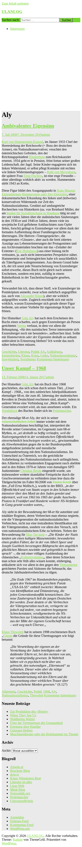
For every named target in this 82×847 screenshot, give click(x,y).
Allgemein (9, 691)
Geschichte (9, 351)
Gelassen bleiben (21, 730)
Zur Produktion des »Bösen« (29, 711)
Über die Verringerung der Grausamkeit (36, 723)
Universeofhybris (21, 801)
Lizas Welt (17, 786)
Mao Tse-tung (35, 534)
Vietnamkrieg (68, 565)
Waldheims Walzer (22, 719)
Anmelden (17, 817)
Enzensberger (11, 355)
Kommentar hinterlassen (53, 359)
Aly (42, 351)
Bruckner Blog (20, 770)
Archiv (6, 750)
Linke (44, 355)
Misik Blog (17, 789)
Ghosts (7, 636)
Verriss (21, 325)
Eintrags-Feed (19, 821)
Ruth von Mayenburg (61, 172)
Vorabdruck (9, 410)
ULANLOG (12, 11)
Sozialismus (28, 359)
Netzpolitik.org (20, 793)
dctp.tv (14, 774)
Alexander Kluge (31, 296)
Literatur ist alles (21, 782)
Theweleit (36, 695)
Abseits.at (16, 767)
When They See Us (23, 715)
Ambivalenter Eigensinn (28, 125)
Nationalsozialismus (63, 355)
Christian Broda (30, 471)
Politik (35, 351)
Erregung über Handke (25, 726)
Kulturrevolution (32, 557)
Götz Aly (28, 318)
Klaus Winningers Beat (25, 778)
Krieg (35, 355)
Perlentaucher (62, 410)
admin (46, 134)
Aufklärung (54, 351)
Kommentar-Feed (21, 825)
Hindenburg (37, 157)
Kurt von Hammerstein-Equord (22, 142)
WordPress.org (20, 828)
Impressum (17, 28)
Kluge (25, 355)
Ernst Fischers (33, 176)
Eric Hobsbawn (26, 251)
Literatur (23, 351)
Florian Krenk (62, 482)
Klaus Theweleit (13, 632)
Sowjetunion (10, 359)
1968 (46, 691)
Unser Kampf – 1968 (24, 368)
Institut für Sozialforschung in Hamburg (33, 213)
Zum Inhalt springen (15, 3)
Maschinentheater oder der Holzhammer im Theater (44, 734)
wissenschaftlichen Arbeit (19, 421)
